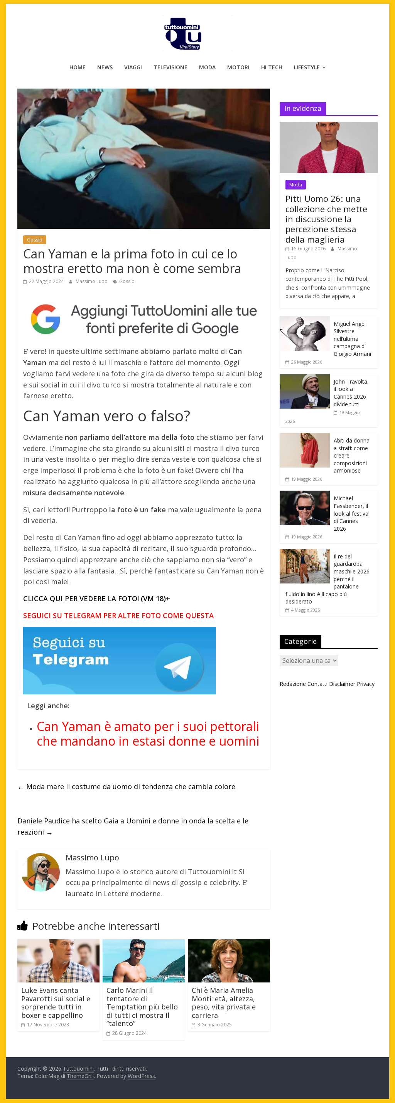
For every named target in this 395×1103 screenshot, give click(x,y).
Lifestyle (307, 67)
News (105, 67)
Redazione (293, 683)
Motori (238, 67)
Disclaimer (342, 683)
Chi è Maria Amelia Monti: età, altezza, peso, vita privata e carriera (224, 1003)
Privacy (366, 683)
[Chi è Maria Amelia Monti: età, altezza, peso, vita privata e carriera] (229, 944)
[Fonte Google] (143, 319)
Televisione (170, 67)
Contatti (317, 683)
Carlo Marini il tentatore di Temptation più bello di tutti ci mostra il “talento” (142, 1007)
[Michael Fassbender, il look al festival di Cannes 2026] (305, 494)
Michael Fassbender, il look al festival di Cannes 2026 (352, 513)
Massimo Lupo (92, 281)
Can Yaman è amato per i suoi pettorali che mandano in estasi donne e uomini (148, 733)
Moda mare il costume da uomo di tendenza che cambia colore (126, 786)
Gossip (34, 239)
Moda (207, 67)
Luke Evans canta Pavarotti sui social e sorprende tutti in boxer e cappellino (55, 1003)
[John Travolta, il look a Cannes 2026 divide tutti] (305, 378)
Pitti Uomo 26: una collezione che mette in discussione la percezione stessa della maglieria (326, 219)
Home (77, 67)
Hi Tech (271, 67)
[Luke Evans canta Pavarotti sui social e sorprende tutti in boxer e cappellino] (58, 944)
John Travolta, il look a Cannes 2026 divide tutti (351, 393)
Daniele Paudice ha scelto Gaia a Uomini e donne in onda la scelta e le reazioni (132, 826)
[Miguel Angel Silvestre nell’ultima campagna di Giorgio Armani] (305, 320)
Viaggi (133, 67)
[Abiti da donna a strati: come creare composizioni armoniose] (305, 437)
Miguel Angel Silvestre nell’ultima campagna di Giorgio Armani (352, 338)
